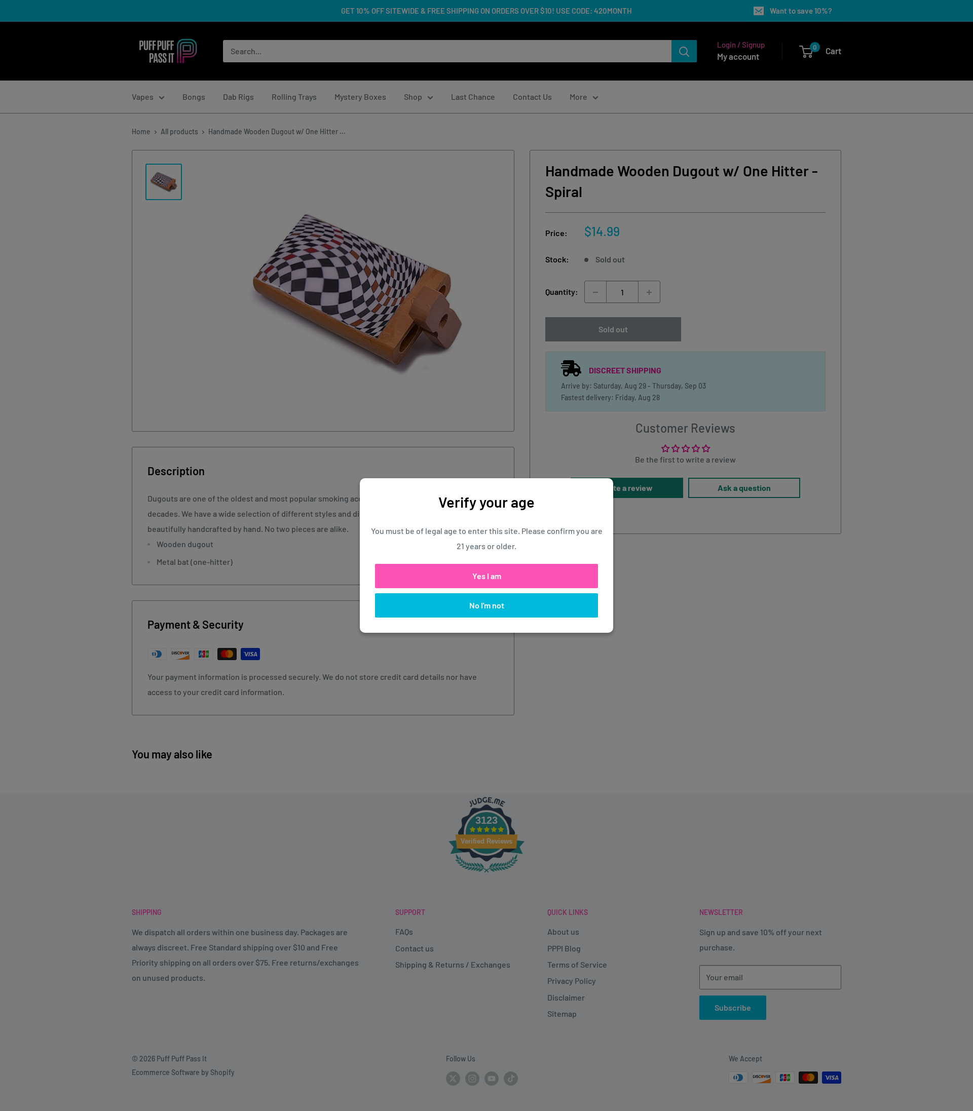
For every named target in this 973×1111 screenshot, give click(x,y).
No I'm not (486, 605)
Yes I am (486, 576)
